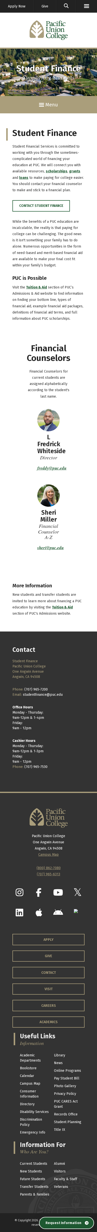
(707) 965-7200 (36, 689)
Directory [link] (27, 1104)
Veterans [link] (61, 1187)
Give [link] (45, 6)
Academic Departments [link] (30, 1058)
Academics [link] (49, 1022)
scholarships (56, 171)
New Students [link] (31, 1171)
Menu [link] (51, 105)
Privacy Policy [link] (65, 1094)
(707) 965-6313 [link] (48, 874)
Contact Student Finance (41, 206)
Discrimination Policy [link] (31, 1122)
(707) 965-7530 (36, 767)
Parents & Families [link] (34, 1194)
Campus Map (48, 855)
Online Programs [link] (67, 1071)
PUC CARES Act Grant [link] (66, 1104)
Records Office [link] (66, 1114)
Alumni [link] (59, 1164)
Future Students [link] (32, 1179)
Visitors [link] (60, 1171)
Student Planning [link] (67, 1122)
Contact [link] (48, 973)
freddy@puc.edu (51, 468)
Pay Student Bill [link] (66, 1078)
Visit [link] (49, 989)
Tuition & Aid (36, 287)
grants (74, 171)
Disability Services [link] (34, 1112)
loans (23, 178)
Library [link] (59, 1055)
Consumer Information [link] (29, 1094)
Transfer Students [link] (34, 1187)
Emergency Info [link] (32, 1132)
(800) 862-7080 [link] (49, 868)
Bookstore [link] (28, 1068)
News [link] (58, 1063)
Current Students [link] (33, 1164)
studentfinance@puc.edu (43, 695)
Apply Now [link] (16, 6)
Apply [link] (48, 940)
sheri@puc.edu (50, 548)
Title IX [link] (59, 1130)
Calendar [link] (27, 1076)
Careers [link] (48, 1006)
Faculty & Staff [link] (65, 1179)
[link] (66, 6)
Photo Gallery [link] (65, 1086)
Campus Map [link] (30, 1083)
